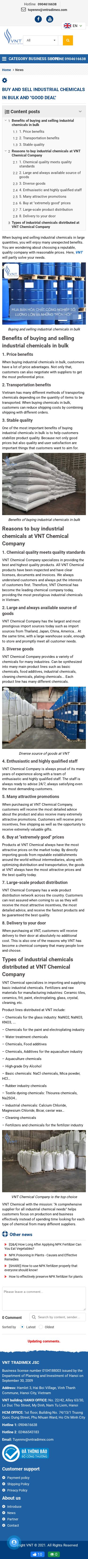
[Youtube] (49, 19)
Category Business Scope (34, 59)
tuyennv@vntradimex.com (47, 10)
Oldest (49, 1327)
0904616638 (47, 4)
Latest (31, 1327)
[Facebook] (38, 19)
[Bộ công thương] (25, 1453)
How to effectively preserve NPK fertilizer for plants (45, 1276)
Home (6, 70)
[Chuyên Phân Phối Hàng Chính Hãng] (13, 36)
